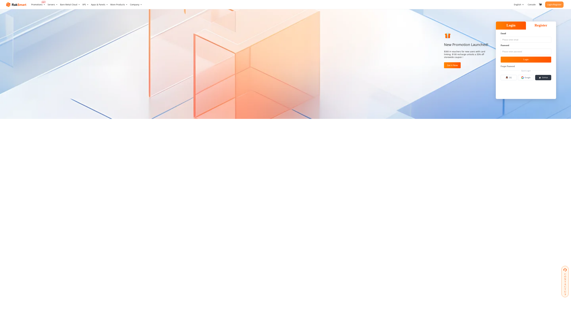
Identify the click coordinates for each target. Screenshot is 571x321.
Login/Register (554, 4)
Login (510, 25)
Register (541, 25)
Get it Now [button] (452, 65)
